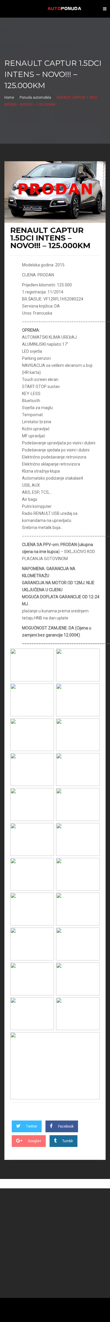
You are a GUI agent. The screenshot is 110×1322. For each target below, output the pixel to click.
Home (9, 97)
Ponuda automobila (35, 97)
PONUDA (64, 9)
